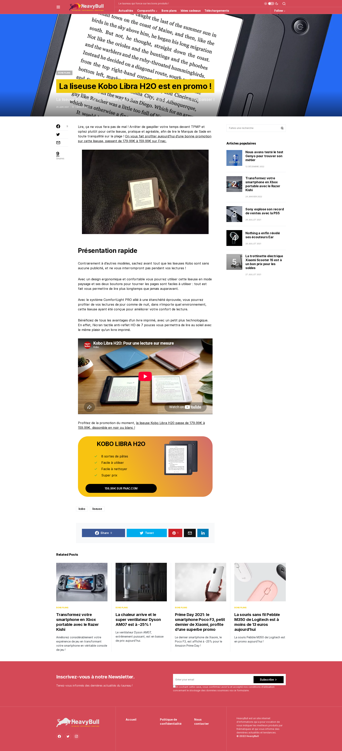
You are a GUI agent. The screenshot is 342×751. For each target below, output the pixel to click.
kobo (82, 508)
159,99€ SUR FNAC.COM (121, 488)
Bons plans (64, 73)
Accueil (131, 719)
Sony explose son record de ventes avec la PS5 (264, 211)
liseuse (97, 508)
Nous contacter (201, 721)
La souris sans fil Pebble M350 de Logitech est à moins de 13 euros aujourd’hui (257, 622)
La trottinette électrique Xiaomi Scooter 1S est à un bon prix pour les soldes (264, 262)
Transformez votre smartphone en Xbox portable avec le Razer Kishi (262, 184)
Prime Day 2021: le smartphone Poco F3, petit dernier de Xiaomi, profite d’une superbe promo (200, 622)
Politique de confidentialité (170, 721)
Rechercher (282, 128)
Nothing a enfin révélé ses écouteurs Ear (262, 235)
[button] (58, 7)
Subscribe (267, 679)
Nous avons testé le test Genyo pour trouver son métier (264, 156)
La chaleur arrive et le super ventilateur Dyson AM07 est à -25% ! (138, 619)
